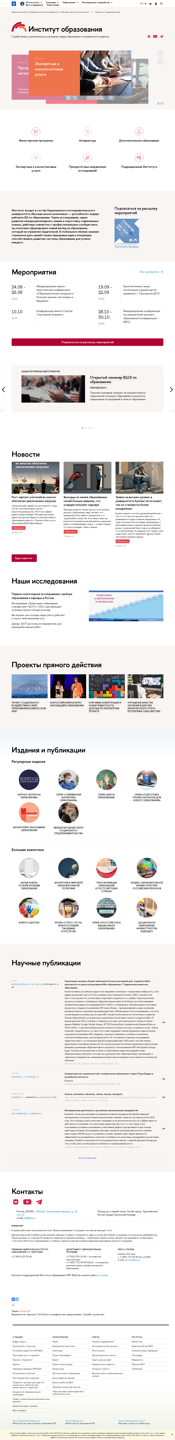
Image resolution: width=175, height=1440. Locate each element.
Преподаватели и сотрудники (26, 1355)
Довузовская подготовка (63, 1346)
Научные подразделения (107, 12)
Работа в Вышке (19, 1410)
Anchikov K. (46, 1097)
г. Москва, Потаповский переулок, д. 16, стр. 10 (47, 1213)
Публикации (137, 1368)
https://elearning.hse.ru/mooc (132, 1420)
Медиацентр (137, 1359)
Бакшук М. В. (37, 1113)
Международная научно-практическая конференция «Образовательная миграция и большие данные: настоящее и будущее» (55, 293)
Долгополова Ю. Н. (21, 984)
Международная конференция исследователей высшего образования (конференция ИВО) (141, 316)
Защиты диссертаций (101, 1359)
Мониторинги (98, 1350)
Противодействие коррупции (26, 1378)
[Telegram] (17, 1299)
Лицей (55, 1341)
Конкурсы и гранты (100, 1368)
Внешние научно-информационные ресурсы (107, 1374)
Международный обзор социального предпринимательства (68, 830)
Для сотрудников (34, 5)
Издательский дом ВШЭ (142, 1346)
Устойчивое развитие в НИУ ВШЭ (28, 1350)
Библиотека (137, 1341)
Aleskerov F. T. (18, 1097)
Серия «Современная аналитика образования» (68, 797)
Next (160, 61)
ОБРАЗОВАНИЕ (60, 1337)
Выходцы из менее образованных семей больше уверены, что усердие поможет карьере (85, 501)
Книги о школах (29, 922)
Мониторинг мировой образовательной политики (69, 885)
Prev (160, 54)
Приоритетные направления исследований (87, 169)
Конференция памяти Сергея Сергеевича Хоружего (54, 312)
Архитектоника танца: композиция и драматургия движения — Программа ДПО (141, 289)
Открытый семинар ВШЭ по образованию (113, 379)
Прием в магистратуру (62, 1364)
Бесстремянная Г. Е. (21, 1113)
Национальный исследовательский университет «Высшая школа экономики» (51, 12)
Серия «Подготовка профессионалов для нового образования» (147, 797)
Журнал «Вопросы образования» (29, 796)
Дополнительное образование (139, 140)
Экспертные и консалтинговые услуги (36, 169)
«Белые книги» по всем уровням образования (29, 885)
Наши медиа (53, 5)
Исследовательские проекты (105, 1346)
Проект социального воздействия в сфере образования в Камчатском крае (29, 707)
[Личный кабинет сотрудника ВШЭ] (156, 4)
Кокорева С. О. (19, 1077)
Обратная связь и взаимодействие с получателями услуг (68, 1392)
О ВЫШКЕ (18, 1337)
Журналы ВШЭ (138, 1364)
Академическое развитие (103, 1364)
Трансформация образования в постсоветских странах (106, 887)
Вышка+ (55, 1359)
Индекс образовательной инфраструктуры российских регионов (147, 885)
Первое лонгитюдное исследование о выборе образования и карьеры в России (42, 596)
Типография (137, 1355)
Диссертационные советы (104, 1355)
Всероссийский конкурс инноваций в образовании (67, 704)
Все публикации (87, 1158)
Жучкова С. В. (33, 1077)
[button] (82, 428)
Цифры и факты (19, 1341)
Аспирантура (87, 140)
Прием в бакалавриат (61, 1355)
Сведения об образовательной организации (26, 1393)
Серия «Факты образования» (106, 796)
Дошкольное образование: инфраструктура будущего (147, 927)
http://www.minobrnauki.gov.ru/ (26, 1420)
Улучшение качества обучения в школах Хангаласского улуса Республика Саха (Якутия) (144, 707)
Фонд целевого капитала (24, 1373)
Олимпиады (57, 1350)
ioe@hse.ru (29, 1218)
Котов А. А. (36, 984)
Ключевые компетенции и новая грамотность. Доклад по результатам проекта (105, 707)
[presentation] (3, 389)
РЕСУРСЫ (137, 1337)
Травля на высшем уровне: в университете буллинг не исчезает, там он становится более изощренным (139, 503)
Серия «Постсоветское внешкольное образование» (106, 925)
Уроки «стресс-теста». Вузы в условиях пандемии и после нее (69, 927)
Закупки (16, 1364)
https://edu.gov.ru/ (74, 1420)
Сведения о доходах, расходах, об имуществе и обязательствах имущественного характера (28, 1385)
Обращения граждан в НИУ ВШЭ (27, 1368)
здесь (152, 1433)
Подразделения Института (139, 167)
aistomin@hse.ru (132, 1259)
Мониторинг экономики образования (29, 829)
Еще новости (23, 558)
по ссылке (102, 1275)
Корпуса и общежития (22, 1359)
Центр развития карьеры (63, 1378)
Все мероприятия (149, 271)
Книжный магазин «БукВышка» (145, 1350)
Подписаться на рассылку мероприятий (136, 210)
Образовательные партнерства (66, 1387)
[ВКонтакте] (13, 1299)
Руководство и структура (24, 1346)
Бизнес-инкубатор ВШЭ (62, 1382)
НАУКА (96, 1337)
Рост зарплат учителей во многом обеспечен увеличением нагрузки (34, 499)
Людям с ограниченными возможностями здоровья (31, 1400)
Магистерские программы (36, 140)
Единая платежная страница (25, 1406)
